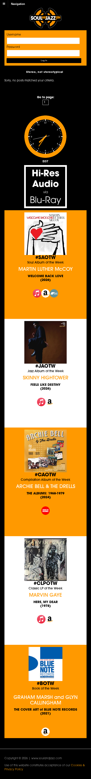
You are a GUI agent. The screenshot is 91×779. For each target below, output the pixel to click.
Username (14, 34)
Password (13, 47)
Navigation (18, 3)
